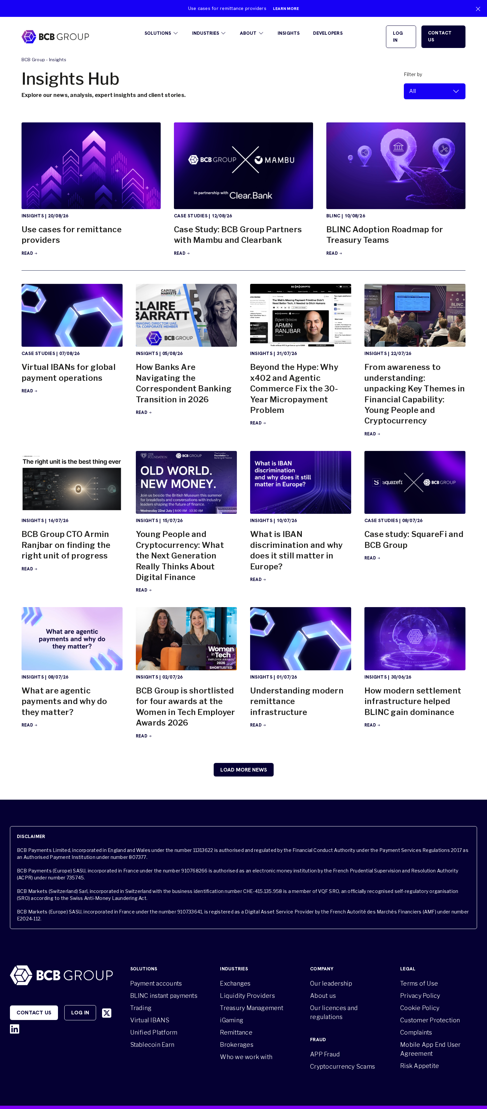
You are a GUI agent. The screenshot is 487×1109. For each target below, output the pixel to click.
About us (323, 995)
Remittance (236, 1032)
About (248, 33)
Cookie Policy (419, 1007)
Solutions (157, 33)
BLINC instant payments (163, 995)
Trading (141, 1007)
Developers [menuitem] (328, 33)
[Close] (478, 9)
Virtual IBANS (150, 1020)
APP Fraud (325, 1054)
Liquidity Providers (247, 995)
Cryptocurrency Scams (342, 1066)
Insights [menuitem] (289, 33)
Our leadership (331, 983)
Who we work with (246, 1056)
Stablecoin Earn (152, 1044)
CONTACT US (440, 36)
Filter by (413, 74)
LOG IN (398, 36)
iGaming (231, 1020)
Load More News (243, 769)
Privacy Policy (420, 995)
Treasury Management (251, 1007)
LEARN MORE (286, 8)
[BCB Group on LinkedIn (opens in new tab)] (14, 1029)
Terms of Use (419, 983)
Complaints (416, 1032)
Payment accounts (156, 983)
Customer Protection (430, 1020)
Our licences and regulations (334, 1012)
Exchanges (235, 983)
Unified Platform (154, 1032)
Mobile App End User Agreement (430, 1049)
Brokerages (236, 1044)
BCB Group (33, 59)
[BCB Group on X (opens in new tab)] (106, 1013)
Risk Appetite (419, 1065)
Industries (205, 33)
